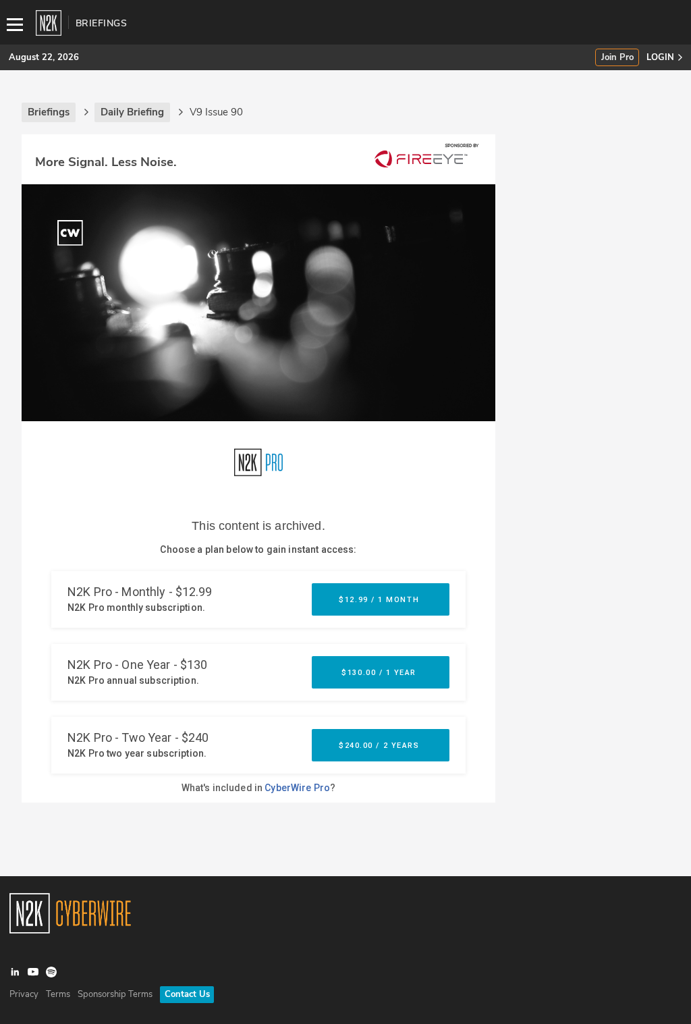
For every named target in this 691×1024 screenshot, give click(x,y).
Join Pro (617, 57)
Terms (58, 994)
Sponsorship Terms (115, 994)
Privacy (23, 994)
